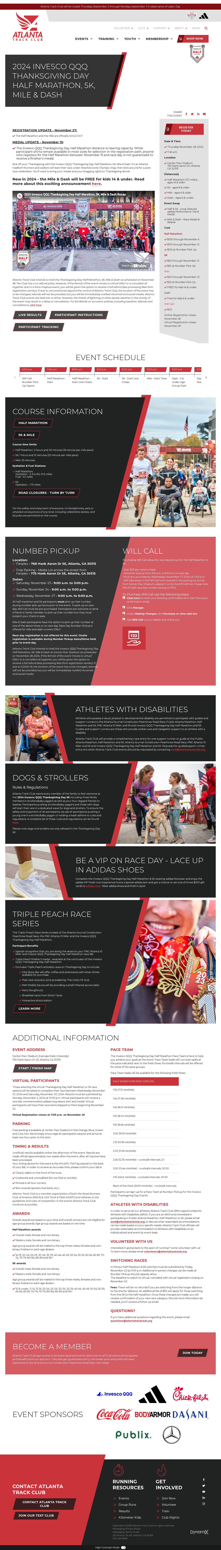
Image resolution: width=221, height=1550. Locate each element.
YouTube (204, 1492)
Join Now (169, 1498)
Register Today (186, 129)
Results (124, 1511)
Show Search (206, 28)
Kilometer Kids (130, 1517)
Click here (133, 598)
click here (35, 305)
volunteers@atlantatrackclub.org (165, 1251)
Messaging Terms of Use (126, 1532)
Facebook (186, 114)
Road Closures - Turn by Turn (46, 493)
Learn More (29, 1008)
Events (124, 1498)
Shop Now (194, 38)
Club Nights (170, 1517)
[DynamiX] (199, 1532)
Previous (14, 377)
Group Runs (127, 1504)
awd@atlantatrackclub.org (188, 749)
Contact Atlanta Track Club (44, 1504)
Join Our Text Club (36, 1515)
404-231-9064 (120, 1538)
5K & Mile (26, 435)
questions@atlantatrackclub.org (131, 1320)
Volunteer (169, 1504)
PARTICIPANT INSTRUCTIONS (79, 315)
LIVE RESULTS (29, 315)
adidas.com (93, 886)
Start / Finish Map (35, 1068)
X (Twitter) (204, 1486)
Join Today (193, 1353)
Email (204, 114)
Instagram (204, 1504)
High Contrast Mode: (107, 1547)
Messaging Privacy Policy (127, 1528)
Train (165, 1511)
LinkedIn (198, 114)
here (96, 183)
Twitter (192, 114)
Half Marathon (33, 423)
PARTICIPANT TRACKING (38, 327)
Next (206, 377)
